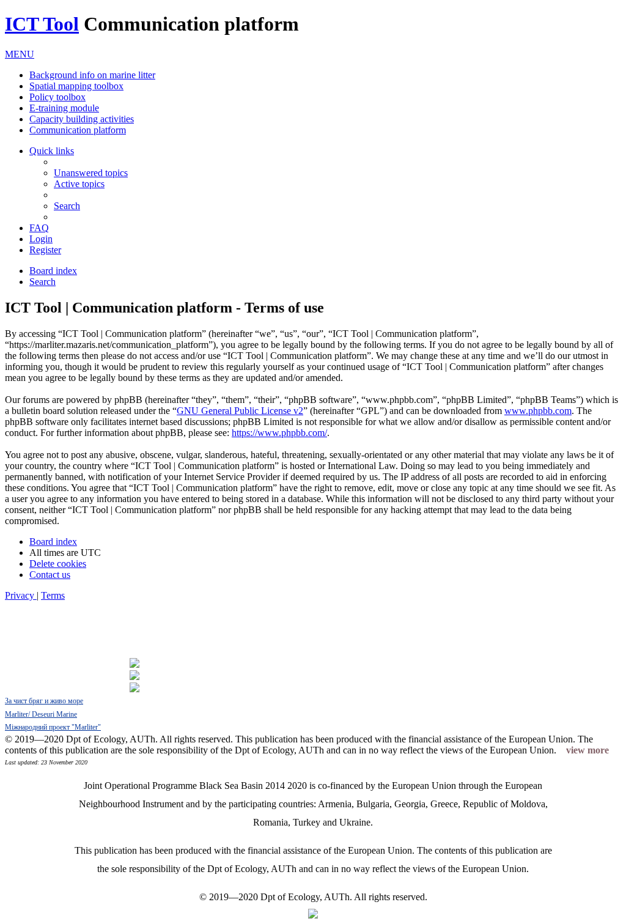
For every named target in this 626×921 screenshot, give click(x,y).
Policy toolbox (57, 97)
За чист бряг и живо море (44, 701)
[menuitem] (91, 173)
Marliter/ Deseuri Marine (41, 714)
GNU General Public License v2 (240, 410)
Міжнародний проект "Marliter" (53, 727)
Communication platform (77, 130)
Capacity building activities (81, 119)
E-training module (64, 108)
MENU (19, 54)
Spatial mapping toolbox (76, 86)
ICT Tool (42, 24)
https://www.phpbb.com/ (279, 432)
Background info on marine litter (92, 75)
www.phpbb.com (538, 410)
